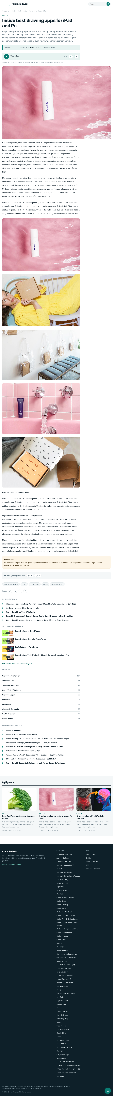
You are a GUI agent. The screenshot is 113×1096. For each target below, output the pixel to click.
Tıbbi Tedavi (61, 1026)
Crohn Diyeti (61, 901)
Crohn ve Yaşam (41, 695)
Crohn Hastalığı (62, 905)
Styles (24, 584)
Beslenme (60, 1076)
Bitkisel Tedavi (61, 890)
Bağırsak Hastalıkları (64, 872)
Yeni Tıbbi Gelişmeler (41, 685)
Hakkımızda (90, 854)
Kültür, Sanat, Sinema (64, 976)
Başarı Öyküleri (62, 883)
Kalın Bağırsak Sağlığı (64, 968)
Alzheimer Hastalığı (63, 862)
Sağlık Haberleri (41, 714)
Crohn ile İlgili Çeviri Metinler (67, 929)
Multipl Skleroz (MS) (64, 979)
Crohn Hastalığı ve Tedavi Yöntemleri (21, 612)
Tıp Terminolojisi (62, 1029)
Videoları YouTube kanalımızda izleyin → (17, 664)
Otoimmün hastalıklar (11, 584)
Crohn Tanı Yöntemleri (41, 676)
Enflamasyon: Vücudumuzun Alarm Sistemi (23, 751)
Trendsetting (34, 584)
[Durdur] (76, 56)
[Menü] (4, 4)
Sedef (58, 1008)
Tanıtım (59, 1022)
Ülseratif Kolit (61, 1058)
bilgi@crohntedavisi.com (11, 864)
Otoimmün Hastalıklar (64, 983)
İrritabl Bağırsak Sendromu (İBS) (68, 1069)
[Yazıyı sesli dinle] (6, 56)
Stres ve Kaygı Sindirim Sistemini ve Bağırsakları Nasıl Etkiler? (31, 759)
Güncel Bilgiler (61, 961)
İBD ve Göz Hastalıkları (65, 1062)
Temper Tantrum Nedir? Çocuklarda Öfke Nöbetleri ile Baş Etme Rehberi (35, 755)
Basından (41, 700)
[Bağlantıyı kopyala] (25, 591)
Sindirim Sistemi (62, 1011)
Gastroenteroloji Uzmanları (66, 954)
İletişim (88, 858)
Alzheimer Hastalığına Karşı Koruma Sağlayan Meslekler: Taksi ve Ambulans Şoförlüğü (41, 604)
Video (58, 1037)
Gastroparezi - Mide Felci (65, 958)
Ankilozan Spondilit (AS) (65, 865)
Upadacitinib (61, 1033)
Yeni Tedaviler (41, 681)
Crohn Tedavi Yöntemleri (41, 690)
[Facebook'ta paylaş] (20, 591)
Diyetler (59, 943)
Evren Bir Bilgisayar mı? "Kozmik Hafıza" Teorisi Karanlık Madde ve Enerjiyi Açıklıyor (40, 616)
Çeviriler (59, 1051)
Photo (14, 11)
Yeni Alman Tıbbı (62, 1040)
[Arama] (108, 4)
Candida (59, 894)
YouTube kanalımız (93, 869)
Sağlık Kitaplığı (61, 1004)
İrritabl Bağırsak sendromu (66, 1073)
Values (45, 584)
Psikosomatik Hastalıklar (65, 994)
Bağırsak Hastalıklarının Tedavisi (68, 876)
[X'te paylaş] (15, 591)
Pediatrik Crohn (62, 986)
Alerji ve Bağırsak (62, 858)
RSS (87, 865)
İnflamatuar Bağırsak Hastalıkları (68, 1065)
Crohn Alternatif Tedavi (65, 898)
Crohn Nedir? (41, 719)
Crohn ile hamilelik (13, 731)
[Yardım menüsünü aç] (108, 1091)
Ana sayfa (5, 11)
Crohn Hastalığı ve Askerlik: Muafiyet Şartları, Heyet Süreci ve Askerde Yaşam (38, 620)
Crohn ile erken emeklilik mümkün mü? (22, 735)
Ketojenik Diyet (62, 972)
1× (71, 56)
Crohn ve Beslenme (64, 932)
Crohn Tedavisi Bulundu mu (67, 919)
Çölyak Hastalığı (62, 1055)
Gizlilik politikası (92, 862)
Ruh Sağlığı (60, 997)
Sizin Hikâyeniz (62, 1015)
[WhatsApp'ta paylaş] (10, 591)
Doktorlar (59, 947)
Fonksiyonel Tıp (62, 950)
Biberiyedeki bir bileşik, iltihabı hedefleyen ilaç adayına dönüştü (31, 743)
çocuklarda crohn (57, 584)
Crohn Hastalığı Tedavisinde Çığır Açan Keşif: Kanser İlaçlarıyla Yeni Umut (35, 763)
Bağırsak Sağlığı (62, 880)
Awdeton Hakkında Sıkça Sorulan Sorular (22, 608)
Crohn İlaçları (61, 940)
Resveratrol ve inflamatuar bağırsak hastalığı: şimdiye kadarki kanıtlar (34, 747)
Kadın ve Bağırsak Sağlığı (65, 965)
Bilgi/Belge (41, 704)
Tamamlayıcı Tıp (62, 1019)
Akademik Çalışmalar (41, 709)
